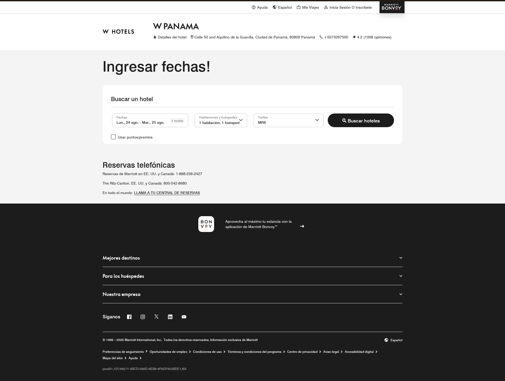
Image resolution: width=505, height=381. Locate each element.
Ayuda (133, 358)
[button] (241, 120)
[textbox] (150, 120)
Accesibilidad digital (359, 352)
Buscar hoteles (364, 120)
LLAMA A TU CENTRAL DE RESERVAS (167, 193)
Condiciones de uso (207, 352)
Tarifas (263, 117)
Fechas (122, 117)
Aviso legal (331, 352)
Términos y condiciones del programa (254, 352)
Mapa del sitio (113, 358)
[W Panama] (118, 31)
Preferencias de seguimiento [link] (123, 352)
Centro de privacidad (302, 352)
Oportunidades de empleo (168, 352)
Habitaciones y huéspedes (218, 117)
